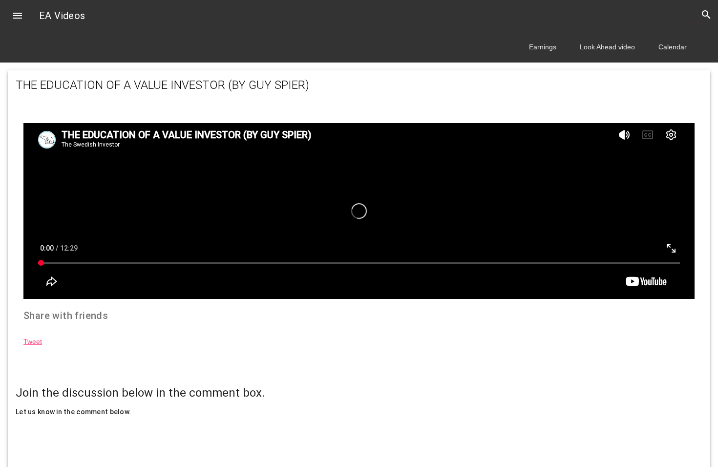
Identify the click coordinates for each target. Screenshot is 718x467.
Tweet (32, 341)
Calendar (672, 47)
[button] (17, 16)
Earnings (542, 47)
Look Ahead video (607, 47)
